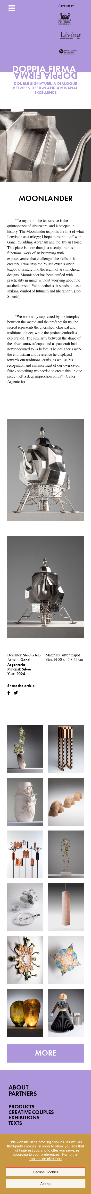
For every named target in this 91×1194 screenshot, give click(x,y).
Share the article (20, 685)
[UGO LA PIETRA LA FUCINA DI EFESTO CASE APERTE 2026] (25, 855)
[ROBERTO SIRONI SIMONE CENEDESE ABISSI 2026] (25, 1013)
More (45, 1053)
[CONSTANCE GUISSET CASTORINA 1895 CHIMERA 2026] (66, 802)
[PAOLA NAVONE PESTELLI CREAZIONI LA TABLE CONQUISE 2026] (25, 907)
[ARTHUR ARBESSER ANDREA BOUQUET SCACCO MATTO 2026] (66, 749)
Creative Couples (31, 1112)
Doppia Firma (45, 74)
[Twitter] (16, 693)
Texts (15, 1123)
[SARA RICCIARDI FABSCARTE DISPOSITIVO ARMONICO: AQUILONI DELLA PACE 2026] (66, 960)
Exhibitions (24, 1117)
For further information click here (54, 1156)
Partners (22, 1094)
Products (21, 1106)
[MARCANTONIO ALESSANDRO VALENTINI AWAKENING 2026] (66, 855)
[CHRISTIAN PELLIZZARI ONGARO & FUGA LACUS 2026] (25, 960)
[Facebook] (8, 693)
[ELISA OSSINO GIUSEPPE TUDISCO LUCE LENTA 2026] (66, 907)
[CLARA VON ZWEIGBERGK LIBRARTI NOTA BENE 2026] (66, 1013)
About (18, 1087)
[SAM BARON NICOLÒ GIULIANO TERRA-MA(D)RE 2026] (25, 802)
